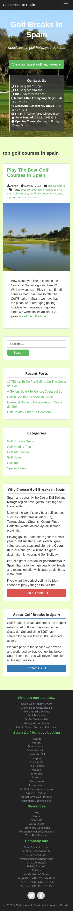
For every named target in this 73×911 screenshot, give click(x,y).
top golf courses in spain (22, 197)
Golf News (14, 457)
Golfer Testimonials (36, 719)
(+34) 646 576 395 (42, 881)
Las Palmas (36, 765)
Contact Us (34, 668)
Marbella (36, 773)
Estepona (36, 758)
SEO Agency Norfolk (56, 905)
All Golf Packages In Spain (36, 789)
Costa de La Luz (36, 750)
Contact (36, 816)
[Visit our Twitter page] (31, 895)
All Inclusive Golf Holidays (36, 796)
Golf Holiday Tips (19, 446)
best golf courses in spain (36, 189)
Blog (36, 812)
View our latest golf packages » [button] (36, 64)
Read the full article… (33, 316)
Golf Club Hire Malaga (36, 711)
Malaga (36, 769)
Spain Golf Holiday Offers (36, 703)
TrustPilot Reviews (36, 835)
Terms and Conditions (36, 827)
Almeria (36, 742)
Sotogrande (36, 781)
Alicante (36, 738)
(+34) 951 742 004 (42, 885)
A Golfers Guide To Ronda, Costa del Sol (35, 391)
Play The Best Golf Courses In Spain (27, 172)
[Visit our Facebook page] (41, 895)
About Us (36, 819)
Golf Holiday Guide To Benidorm (29, 412)
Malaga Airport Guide (37, 723)
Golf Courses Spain (20, 441)
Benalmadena (36, 746)
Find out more (35, 593)
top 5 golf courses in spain (46, 193)
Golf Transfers (36, 715)
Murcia (36, 777)
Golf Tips (13, 463)
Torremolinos (37, 785)
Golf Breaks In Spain (19, 5)
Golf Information (18, 452)
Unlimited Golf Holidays (36, 800)
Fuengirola (36, 761)
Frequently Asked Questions (36, 831)
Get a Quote (36, 823)
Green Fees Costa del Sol (37, 707)
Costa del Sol (36, 754)
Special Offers (56, 185)
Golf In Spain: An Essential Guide (30, 397)
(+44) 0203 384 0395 (42, 878)
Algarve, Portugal (36, 792)
